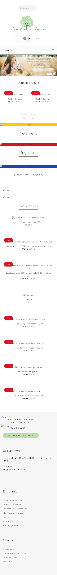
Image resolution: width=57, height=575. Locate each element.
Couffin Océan (42, 99)
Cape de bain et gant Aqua (28, 372)
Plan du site (8, 521)
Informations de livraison (13, 513)
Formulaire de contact (21, 435)
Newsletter (8, 561)
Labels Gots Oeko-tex (12, 500)
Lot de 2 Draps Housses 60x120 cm (28, 222)
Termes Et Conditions (12, 504)
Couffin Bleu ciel (15, 99)
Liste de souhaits (10, 557)
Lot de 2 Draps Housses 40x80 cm (28, 348)
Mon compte (9, 549)
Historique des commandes (15, 553)
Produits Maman (28, 175)
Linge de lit (28, 152)
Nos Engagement (10, 525)
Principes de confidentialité (15, 509)
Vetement (28, 133)
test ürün (28, 300)
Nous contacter (10, 517)
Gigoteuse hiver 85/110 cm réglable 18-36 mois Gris (28, 246)
